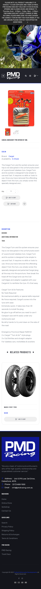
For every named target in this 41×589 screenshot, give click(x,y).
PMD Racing (6, 550)
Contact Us (6, 511)
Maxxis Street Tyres (10, 407)
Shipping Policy (8, 531)
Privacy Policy (7, 527)
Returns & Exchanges (10, 534)
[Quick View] (4, 373)
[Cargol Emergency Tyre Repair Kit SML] (7, 132)
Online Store (7, 503)
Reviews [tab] (4, 233)
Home (16, 45)
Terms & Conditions (10, 538)
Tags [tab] (3, 241)
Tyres (25, 45)
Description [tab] (6, 229)
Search (4, 523)
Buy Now (13, 204)
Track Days (6, 554)
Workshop (6, 507)
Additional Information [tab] (10, 237)
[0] (35, 76)
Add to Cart (12, 197)
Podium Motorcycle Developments (25, 572)
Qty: (3, 191)
